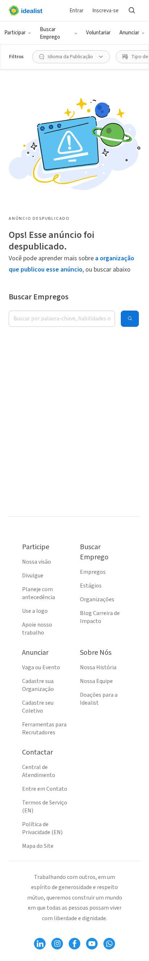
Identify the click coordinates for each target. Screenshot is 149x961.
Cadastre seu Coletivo (38, 707)
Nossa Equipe (96, 681)
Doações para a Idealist (99, 699)
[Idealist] (25, 10)
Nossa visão (36, 562)
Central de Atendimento (38, 771)
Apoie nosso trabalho (37, 629)
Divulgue (32, 576)
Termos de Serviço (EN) (44, 807)
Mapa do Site (38, 846)
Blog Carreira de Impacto (100, 617)
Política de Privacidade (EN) (42, 828)
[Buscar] (131, 10)
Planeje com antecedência (38, 593)
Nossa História (98, 667)
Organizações (97, 599)
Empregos (93, 572)
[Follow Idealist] (40, 943)
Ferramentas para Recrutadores (44, 728)
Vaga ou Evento (41, 667)
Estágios (91, 586)
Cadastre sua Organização (38, 685)
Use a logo (35, 611)
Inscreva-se (105, 10)
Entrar (76, 10)
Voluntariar (98, 33)
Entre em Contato (44, 789)
